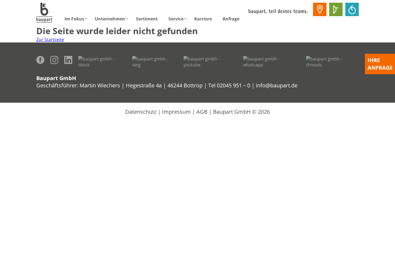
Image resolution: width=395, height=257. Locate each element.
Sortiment (147, 19)
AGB (201, 111)
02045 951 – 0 (233, 85)
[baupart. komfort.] (352, 9)
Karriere (203, 19)
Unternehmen (110, 19)
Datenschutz (140, 111)
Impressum (176, 111)
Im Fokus (74, 19)
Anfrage (230, 19)
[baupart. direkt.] (319, 9)
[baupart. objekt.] (336, 9)
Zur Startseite (50, 39)
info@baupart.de (276, 85)
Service (176, 19)
